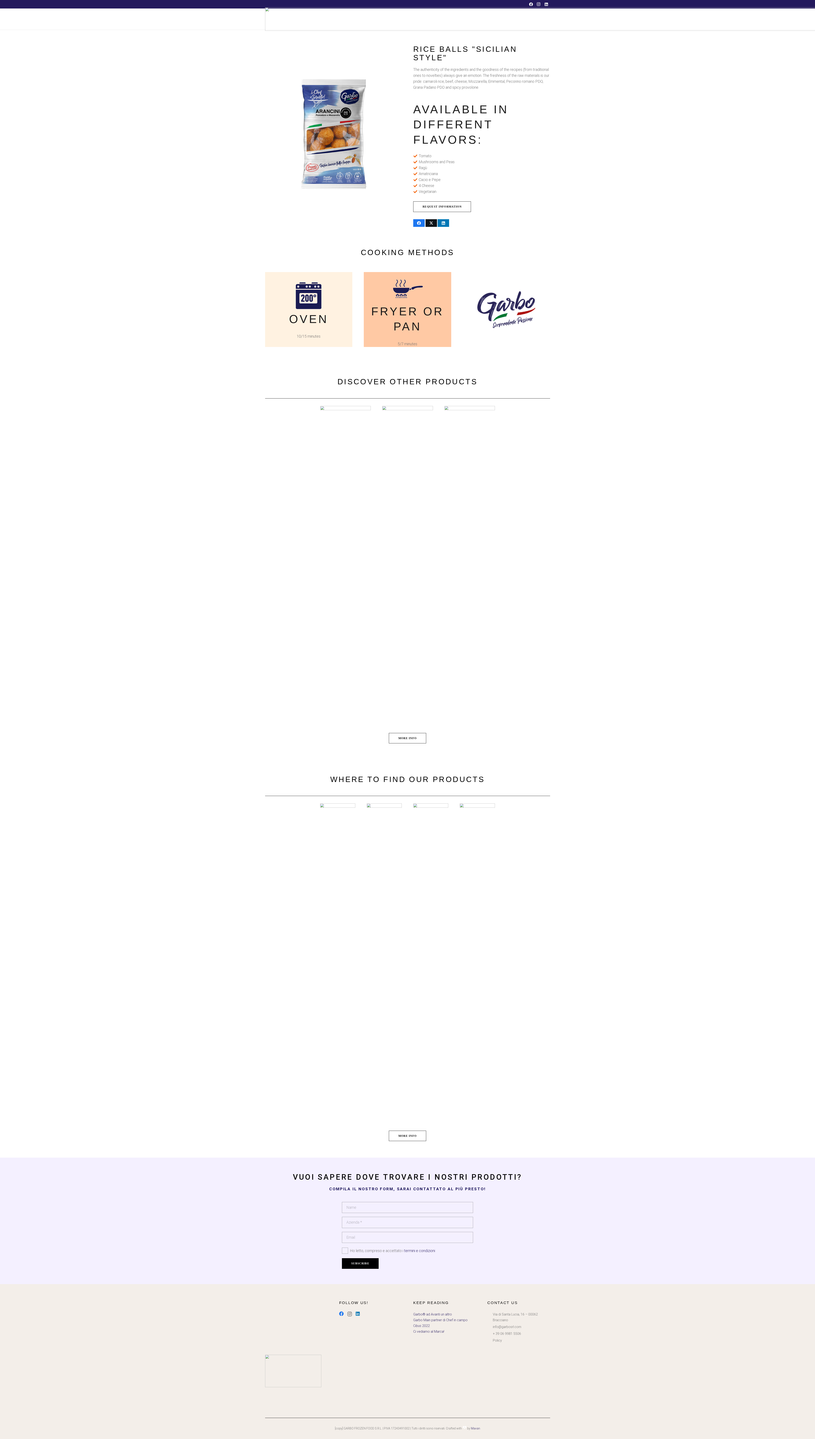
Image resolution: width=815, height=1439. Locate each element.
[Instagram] (538, 4)
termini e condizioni (419, 1250)
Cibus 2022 (421, 1326)
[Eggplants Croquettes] (345, 565)
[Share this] (419, 223)
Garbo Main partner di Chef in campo (440, 1320)
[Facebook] (531, 4)
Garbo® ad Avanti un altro (432, 1314)
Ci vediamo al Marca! (428, 1331)
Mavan (475, 1428)
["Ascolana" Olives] (407, 565)
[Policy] (490, 1340)
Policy (497, 1340)
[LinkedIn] (546, 4)
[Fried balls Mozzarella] (469, 565)
